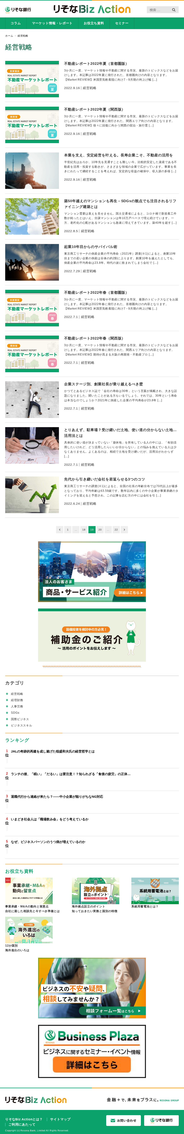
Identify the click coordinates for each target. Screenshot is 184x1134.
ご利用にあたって (22, 1124)
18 (84, 529)
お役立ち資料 (19, 871)
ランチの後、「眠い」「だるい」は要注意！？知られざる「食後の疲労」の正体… (71, 774)
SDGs (15, 712)
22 (116, 529)
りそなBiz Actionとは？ (24, 1119)
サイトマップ (60, 1119)
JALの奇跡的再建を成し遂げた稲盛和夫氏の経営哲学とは (53, 751)
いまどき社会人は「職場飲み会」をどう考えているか (50, 819)
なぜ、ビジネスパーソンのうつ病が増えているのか (48, 842)
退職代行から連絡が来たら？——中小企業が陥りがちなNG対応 (57, 796)
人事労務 (17, 706)
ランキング (17, 740)
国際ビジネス (20, 719)
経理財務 (17, 700)
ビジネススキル (21, 725)
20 (100, 529)
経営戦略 (17, 693)
